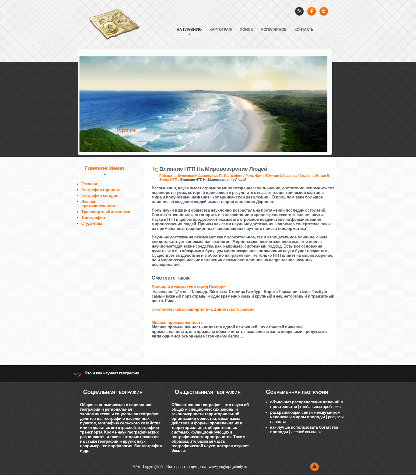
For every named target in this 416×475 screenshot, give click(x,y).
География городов (100, 190)
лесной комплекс (306, 432)
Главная (89, 184)
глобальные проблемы (320, 406)
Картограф (221, 29)
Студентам (91, 223)
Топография (93, 217)
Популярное (274, 29)
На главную (189, 29)
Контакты (304, 29)
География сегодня (99, 195)
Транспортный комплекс (105, 211)
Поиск (246, 29)
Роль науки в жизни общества (271, 176)
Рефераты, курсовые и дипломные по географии (200, 176)
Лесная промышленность (99, 203)
